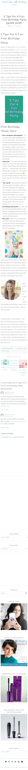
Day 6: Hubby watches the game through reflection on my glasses (14, 365)
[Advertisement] (14, 462)
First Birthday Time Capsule (15, 204)
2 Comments (16, 26)
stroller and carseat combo (18, 421)
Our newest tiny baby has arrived (23, 372)
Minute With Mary (11, 767)
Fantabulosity (18, 47)
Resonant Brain (8, 392)
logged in (10, 437)
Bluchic (25, 767)
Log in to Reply (5, 410)
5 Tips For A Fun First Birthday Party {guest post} (14, 19)
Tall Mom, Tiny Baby (20, 50)
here (20, 73)
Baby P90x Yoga (21, 348)
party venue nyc (5, 406)
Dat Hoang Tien (8, 414)
